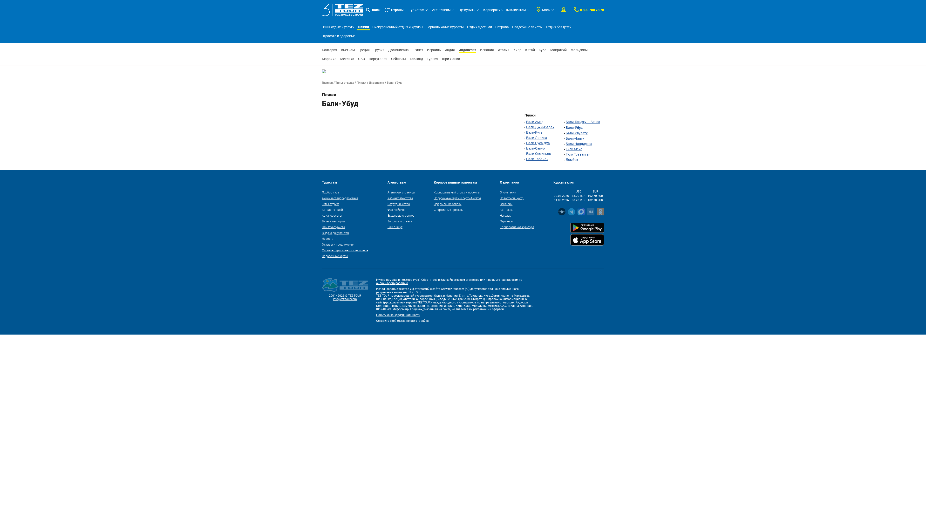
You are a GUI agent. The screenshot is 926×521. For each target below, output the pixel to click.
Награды (505, 215)
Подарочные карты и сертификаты (457, 198)
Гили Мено (574, 149)
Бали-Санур (535, 148)
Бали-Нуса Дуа (538, 143)
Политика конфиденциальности (398, 315)
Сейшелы (398, 59)
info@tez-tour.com (345, 299)
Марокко (329, 59)
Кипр (517, 50)
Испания (487, 50)
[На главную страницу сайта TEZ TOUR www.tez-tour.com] (342, 10)
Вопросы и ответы (400, 221)
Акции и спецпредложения (340, 198)
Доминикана (398, 50)
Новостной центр (512, 198)
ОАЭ (361, 59)
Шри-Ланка (451, 59)
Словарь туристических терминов (345, 250)
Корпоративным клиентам (504, 10)
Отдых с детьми (479, 27)
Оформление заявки (448, 204)
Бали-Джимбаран (540, 127)
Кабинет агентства (400, 198)
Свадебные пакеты (527, 27)
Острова (502, 27)
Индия (450, 50)
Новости (328, 238)
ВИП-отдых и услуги (338, 27)
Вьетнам (348, 50)
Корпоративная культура (517, 227)
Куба (542, 50)
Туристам (416, 10)
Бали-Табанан (537, 159)
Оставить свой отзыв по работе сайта (402, 320)
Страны (397, 9)
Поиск (376, 9)
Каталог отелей (332, 210)
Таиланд (416, 59)
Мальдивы (579, 50)
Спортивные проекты (448, 210)
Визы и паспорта (333, 221)
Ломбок (572, 160)
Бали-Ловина (536, 138)
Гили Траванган (578, 154)
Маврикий (558, 50)
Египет (418, 50)
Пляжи (363, 27)
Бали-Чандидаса (579, 144)
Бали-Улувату (577, 133)
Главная (327, 82)
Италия (504, 50)
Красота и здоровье (339, 36)
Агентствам (441, 10)
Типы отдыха (344, 82)
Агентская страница (401, 192)
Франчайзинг (396, 210)
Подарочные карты (335, 256)
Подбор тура (330, 192)
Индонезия (467, 50)
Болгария (329, 50)
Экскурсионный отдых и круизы (397, 27)
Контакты (506, 210)
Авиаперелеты (332, 215)
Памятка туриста (333, 227)
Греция (364, 50)
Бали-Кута (534, 132)
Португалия (378, 59)
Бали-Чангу (575, 138)
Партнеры (506, 221)
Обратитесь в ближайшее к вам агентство (450, 279)
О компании (508, 192)
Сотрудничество (399, 204)
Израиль (434, 50)
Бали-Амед (534, 122)
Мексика (347, 59)
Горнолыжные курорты (445, 27)
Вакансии (506, 204)
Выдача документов (335, 233)
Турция (432, 59)
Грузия (379, 50)
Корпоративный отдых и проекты (457, 192)
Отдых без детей (559, 27)
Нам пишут (395, 227)
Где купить (466, 10)
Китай (530, 50)
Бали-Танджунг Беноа (583, 122)
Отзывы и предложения (338, 244)
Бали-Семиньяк (538, 154)
